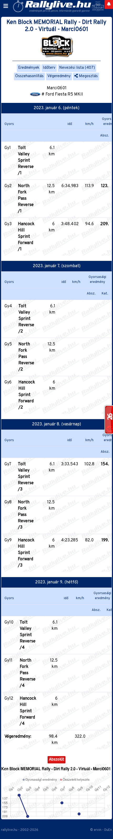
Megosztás (88, 76)
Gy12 (8, 698)
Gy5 (8, 344)
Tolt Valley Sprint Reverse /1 (26, 160)
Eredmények (28, 67)
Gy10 (8, 622)
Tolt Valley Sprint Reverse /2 (26, 319)
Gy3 (8, 224)
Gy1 (7, 148)
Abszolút (56, 759)
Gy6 (8, 382)
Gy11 (8, 660)
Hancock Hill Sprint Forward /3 (26, 553)
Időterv (49, 67)
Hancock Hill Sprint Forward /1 (26, 236)
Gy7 (7, 464)
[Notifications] (109, 4)
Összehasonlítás (29, 76)
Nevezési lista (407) (77, 67)
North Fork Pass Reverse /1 (26, 198)
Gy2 (8, 186)
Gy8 (8, 502)
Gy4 (8, 306)
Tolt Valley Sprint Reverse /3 (26, 477)
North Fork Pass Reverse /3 (26, 515)
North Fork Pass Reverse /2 (26, 357)
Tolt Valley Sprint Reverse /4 (27, 635)
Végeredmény (59, 76)
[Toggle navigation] (6, 6)
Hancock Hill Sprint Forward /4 (28, 711)
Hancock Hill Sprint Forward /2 (26, 395)
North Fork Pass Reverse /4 (27, 673)
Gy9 (8, 540)
